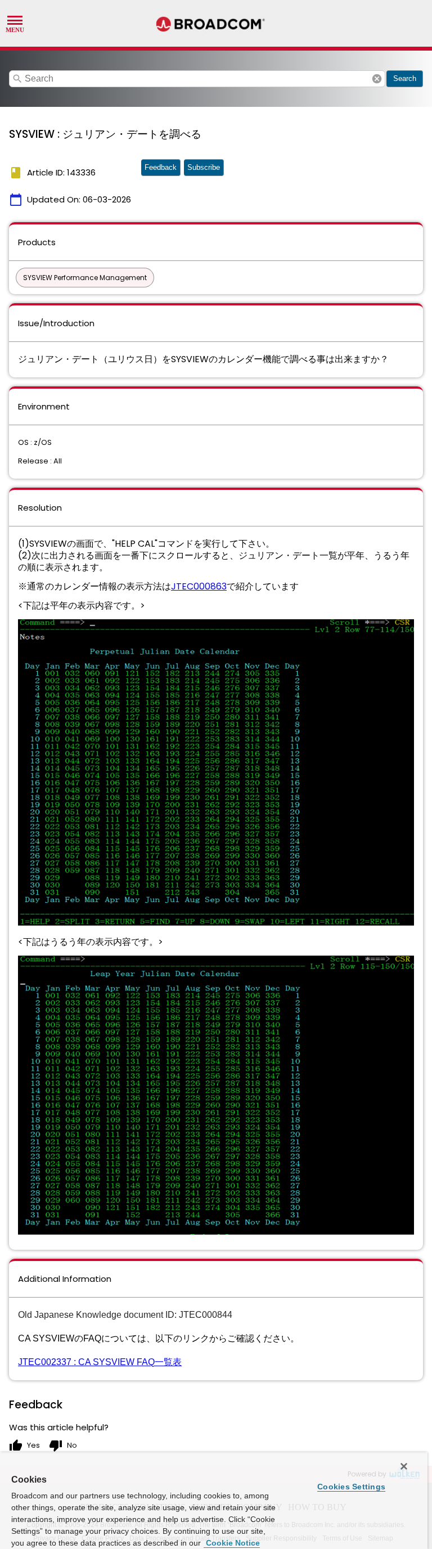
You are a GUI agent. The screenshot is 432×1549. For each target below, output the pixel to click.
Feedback (161, 167)
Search (404, 78)
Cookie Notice (232, 1542)
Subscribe (203, 167)
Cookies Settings (351, 1486)
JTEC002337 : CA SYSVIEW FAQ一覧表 (100, 1362)
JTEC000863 (199, 586)
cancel (376, 78)
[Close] (403, 1466)
